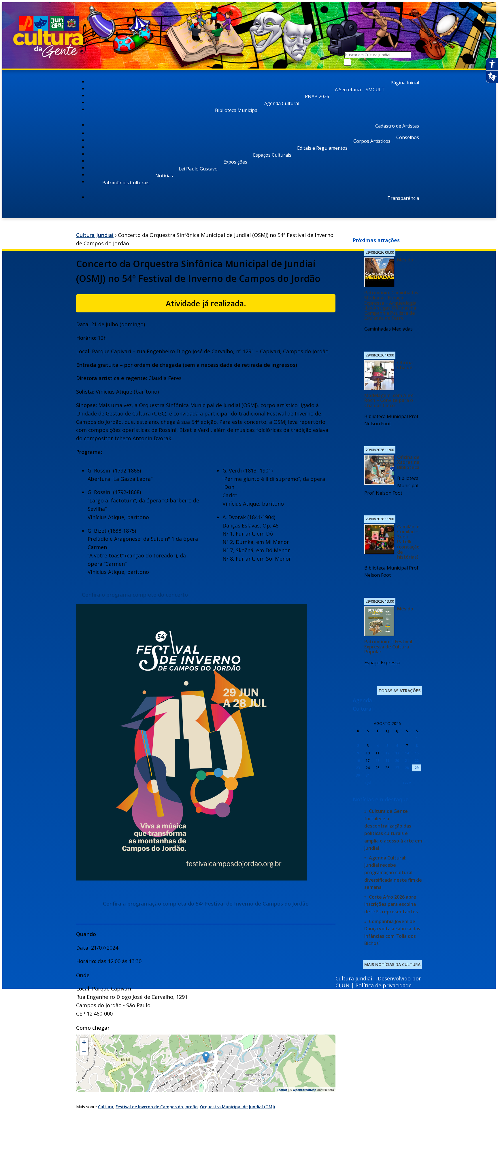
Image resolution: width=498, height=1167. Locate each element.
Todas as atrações (399, 690)
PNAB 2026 (317, 96)
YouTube (389, 1133)
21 (407, 760)
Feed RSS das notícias (348, 1135)
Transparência (403, 198)
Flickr (402, 1133)
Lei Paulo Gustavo (198, 169)
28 (407, 767)
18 (378, 760)
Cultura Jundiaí (95, 234)
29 (417, 767)
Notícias (164, 175)
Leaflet (282, 1090)
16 (358, 760)
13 (397, 753)
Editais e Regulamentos (322, 148)
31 (368, 775)
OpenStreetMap (304, 1090)
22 (417, 760)
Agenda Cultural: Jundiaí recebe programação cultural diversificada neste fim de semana (393, 872)
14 (407, 753)
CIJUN (342, 985)
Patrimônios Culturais (126, 182)
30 (358, 775)
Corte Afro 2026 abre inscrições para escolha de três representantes (391, 904)
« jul (368, 782)
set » (407, 782)
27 (397, 767)
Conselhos (407, 137)
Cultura (105, 1106)
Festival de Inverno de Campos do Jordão (157, 1106)
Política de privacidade (383, 985)
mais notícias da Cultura (392, 964)
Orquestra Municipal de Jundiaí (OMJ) (237, 1106)
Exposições (235, 162)
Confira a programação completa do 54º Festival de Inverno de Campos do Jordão (206, 903)
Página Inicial (405, 82)
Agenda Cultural (281, 103)
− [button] (84, 1051)
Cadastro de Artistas (397, 126)
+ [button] (84, 1042)
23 (358, 767)
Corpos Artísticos (372, 141)
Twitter (416, 1133)
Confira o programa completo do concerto (135, 594)
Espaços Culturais (272, 155)
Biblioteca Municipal (237, 110)
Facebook (361, 1133)
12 (387, 753)
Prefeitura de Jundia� (368, 1125)
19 (387, 760)
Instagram (375, 1133)
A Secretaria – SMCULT (360, 89)
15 (417, 753)
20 (397, 760)
